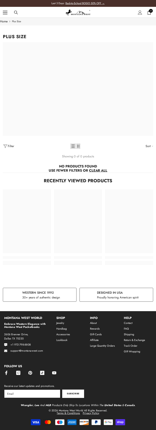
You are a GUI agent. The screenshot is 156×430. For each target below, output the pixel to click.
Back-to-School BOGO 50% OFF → (85, 3)
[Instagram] (18, 372)
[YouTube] (54, 372)
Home (4, 21)
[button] (73, 146)
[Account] (140, 12)
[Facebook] (6, 372)
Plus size (16, 21)
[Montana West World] (78, 89)
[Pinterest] (30, 372)
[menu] (5, 12)
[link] (27, 257)
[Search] (16, 12)
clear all (98, 170)
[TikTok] (42, 372)
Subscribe (73, 393)
